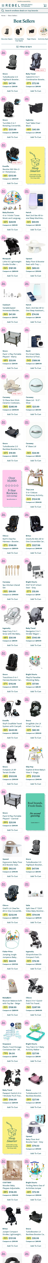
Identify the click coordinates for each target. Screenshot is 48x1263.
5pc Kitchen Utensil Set (11, 586)
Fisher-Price (8, 951)
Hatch (28, 212)
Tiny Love (30, 490)
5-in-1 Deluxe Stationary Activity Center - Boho (34, 494)
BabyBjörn (7, 998)
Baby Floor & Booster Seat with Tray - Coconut (35, 263)
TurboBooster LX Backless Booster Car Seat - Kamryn (35, 1233)
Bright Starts (31, 582)
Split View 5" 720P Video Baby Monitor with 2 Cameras (34, 909)
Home (3, 15)
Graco (5, 74)
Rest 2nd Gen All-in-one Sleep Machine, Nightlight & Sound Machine (34, 216)
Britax (28, 536)
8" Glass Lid (31, 446)
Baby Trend (30, 74)
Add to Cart (12, 91)
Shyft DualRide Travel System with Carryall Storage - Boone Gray (12, 725)
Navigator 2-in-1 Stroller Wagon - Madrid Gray (33, 632)
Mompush (7, 259)
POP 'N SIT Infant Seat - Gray (33, 586)
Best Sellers (12, 15)
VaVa (28, 905)
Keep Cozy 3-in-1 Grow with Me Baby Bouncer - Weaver (11, 632)
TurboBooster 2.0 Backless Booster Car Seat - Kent (12, 447)
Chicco (5, 536)
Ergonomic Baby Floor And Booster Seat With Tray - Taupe (12, 863)
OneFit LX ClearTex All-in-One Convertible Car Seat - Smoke (12, 909)
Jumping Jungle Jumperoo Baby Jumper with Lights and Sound (11, 955)
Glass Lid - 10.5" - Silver (33, 401)
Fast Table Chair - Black (33, 124)
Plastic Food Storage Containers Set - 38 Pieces (12, 1048)
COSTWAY (7, 1182)
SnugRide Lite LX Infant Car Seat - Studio (33, 725)
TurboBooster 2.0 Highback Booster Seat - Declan (11, 78)
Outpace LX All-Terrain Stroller (10, 770)
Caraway (6, 397)
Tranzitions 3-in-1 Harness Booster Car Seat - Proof (12, 678)
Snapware (7, 1044)
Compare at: (10, 86)
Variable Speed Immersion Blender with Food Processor (12, 309)
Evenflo (6, 166)
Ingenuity (6, 628)
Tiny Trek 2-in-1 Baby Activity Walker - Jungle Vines (35, 1048)
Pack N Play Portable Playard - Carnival (12, 817)
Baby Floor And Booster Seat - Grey (34, 1140)
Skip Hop (29, 767)
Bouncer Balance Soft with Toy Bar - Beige (12, 1001)
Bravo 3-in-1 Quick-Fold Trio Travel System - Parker (34, 1002)
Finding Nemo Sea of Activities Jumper (35, 1186)
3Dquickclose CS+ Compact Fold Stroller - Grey (34, 955)
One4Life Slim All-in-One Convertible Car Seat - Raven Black (35, 540)
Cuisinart (6, 305)
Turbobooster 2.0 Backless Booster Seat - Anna (33, 1094)
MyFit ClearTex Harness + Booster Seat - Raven (11, 540)
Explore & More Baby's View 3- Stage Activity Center (35, 771)
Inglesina (29, 120)
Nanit (28, 351)
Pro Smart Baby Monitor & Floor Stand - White (33, 355)
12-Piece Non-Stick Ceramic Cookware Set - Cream (11, 401)
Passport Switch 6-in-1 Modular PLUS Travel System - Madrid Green (12, 1094)
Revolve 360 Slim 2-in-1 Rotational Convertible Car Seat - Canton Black (12, 170)
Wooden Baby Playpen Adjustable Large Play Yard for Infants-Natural (11, 1186)
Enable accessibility (24, 1)
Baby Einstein (8, 212)
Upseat (29, 259)
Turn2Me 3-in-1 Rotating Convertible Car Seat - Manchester (12, 124)
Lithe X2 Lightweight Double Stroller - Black (12, 263)
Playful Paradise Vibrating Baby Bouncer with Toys (34, 678)
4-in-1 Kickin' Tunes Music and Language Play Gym (12, 216)
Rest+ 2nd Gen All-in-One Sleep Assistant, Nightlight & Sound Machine (35, 309)
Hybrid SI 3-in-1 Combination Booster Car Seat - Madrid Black (35, 78)
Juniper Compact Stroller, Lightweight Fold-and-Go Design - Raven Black (12, 1233)
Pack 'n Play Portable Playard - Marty (12, 355)
